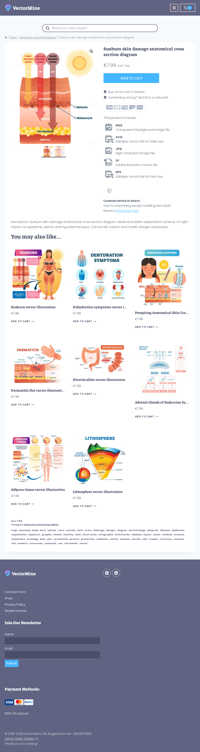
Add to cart (131, 78)
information (122, 534)
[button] (91, 51)
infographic (106, 534)
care (61, 530)
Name (9, 634)
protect (74, 539)
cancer (52, 530)
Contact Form (15, 592)
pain (43, 539)
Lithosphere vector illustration (97, 492)
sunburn (23, 543)
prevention (61, 539)
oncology (32, 539)
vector (83, 543)
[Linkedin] (116, 573)
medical (167, 534)
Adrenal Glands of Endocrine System (164, 402)
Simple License (16, 611)
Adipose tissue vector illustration (38, 489)
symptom (50, 543)
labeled (137, 534)
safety (114, 539)
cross (88, 530)
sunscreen (36, 543)
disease (165, 530)
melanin (179, 534)
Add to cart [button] (20, 321)
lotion (156, 534)
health (57, 534)
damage (98, 530)
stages (153, 539)
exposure (34, 534)
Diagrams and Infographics (41, 524)
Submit (11, 663)
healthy (68, 534)
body (35, 530)
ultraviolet (71, 543)
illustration (90, 534)
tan (60, 543)
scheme (125, 539)
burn (43, 530)
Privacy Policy (15, 604)
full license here (126, 210)
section (136, 539)
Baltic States (24, 738)
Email (8, 648)
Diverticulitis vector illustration (99, 380)
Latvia (9, 738)
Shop (9, 598)
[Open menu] (174, 8)
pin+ (50, 539)
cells (80, 530)
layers (147, 534)
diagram (152, 530)
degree (122, 530)
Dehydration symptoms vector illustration (107, 307)
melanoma (18, 539)
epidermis (178, 530)
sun (13, 543)
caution (70, 530)
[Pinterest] (107, 573)
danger (111, 530)
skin (144, 539)
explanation (19, 534)
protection (87, 539)
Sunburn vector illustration (33, 307)
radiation (102, 539)
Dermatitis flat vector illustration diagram (45, 390)
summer (179, 539)
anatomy (24, 530)
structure (166, 539)
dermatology (137, 530)
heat (78, 534)
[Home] (6, 37)
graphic (47, 534)
